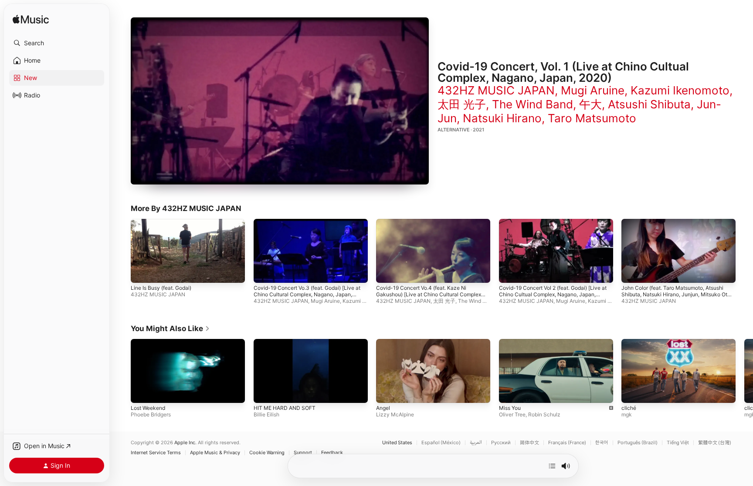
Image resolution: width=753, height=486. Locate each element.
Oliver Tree (512, 414)
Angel (383, 408)
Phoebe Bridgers (151, 414)
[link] (170, 328)
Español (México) (441, 442)
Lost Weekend (148, 408)
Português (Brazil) (637, 442)
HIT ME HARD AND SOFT (284, 408)
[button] (57, 43)
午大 (590, 104)
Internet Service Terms (156, 452)
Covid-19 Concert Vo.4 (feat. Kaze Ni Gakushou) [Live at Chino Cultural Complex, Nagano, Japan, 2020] (429, 295)
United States (397, 442)
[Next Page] (744, 370)
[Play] (279, 101)
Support (303, 452)
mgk (626, 414)
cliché (628, 408)
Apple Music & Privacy (215, 452)
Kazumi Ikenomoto (680, 90)
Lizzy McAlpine (395, 414)
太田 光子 (462, 104)
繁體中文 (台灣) (714, 442)
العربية (476, 442)
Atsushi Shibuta (649, 104)
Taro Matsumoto (592, 118)
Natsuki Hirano (502, 118)
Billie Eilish (266, 414)
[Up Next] (552, 466)
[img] (31, 20)
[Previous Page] (122, 370)
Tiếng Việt (678, 442)
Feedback (332, 452)
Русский (501, 442)
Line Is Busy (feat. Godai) (161, 288)
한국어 (601, 442)
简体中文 (529, 442)
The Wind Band (532, 104)
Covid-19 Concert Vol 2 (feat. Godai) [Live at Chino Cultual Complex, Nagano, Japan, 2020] (553, 295)
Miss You (510, 408)
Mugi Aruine (592, 90)
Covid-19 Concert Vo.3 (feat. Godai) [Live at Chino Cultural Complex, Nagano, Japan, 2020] (307, 295)
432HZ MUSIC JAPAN (496, 90)
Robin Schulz (544, 414)
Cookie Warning (267, 452)
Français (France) (567, 442)
